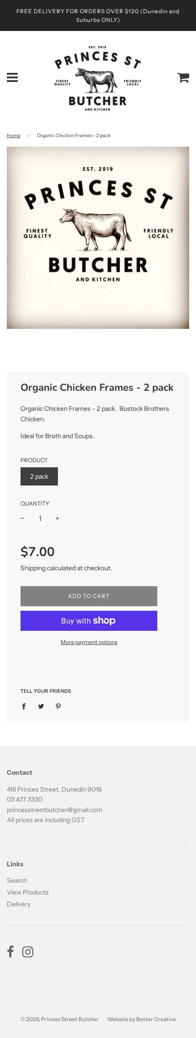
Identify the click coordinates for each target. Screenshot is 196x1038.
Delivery (19, 904)
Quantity (35, 503)
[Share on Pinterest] (59, 705)
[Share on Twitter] (41, 705)
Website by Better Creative (141, 1019)
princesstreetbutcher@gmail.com (55, 810)
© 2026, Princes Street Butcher (60, 1019)
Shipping (33, 568)
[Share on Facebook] (26, 705)
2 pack (39, 476)
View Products (28, 892)
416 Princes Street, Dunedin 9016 (54, 789)
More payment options (89, 642)
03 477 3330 (24, 799)
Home (14, 135)
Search (17, 880)
